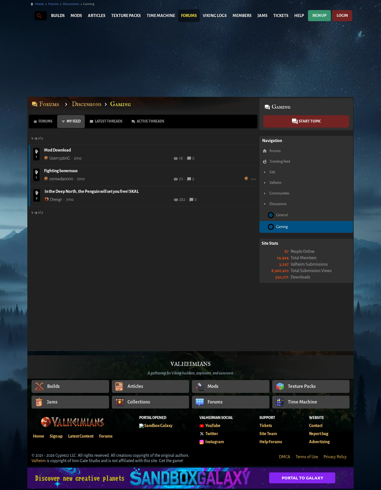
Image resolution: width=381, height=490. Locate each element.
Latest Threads (108, 121)
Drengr (56, 199)
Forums (53, 4)
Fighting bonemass (61, 171)
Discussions (71, 4)
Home (39, 4)
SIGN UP (319, 15)
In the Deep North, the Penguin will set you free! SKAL (92, 191)
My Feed (74, 121)
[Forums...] (39, 15)
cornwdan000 (61, 179)
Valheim (39, 460)
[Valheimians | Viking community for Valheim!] (30, 15)
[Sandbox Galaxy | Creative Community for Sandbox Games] (190, 478)
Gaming (120, 104)
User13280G (59, 158)
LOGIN (342, 15)
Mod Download (57, 150)
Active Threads (150, 121)
